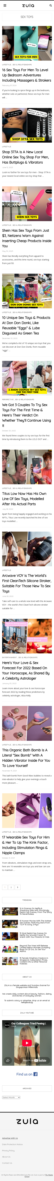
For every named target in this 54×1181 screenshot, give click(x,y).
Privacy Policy (8, 1150)
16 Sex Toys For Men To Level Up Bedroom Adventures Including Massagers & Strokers (26, 75)
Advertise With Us (10, 1138)
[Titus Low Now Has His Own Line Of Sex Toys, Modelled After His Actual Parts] (27, 467)
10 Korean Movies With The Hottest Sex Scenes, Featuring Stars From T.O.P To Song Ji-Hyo (35, 923)
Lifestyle (6, 65)
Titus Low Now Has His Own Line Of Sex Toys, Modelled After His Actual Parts (24, 498)
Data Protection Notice (12, 1144)
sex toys (27, 17)
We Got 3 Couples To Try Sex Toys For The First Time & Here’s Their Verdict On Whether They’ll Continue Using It (26, 415)
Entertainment (9, 657)
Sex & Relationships (22, 65)
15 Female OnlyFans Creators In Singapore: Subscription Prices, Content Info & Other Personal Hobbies (34, 961)
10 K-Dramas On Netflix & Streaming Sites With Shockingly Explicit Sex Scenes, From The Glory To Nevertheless (36, 911)
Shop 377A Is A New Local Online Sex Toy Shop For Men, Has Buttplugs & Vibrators (25, 157)
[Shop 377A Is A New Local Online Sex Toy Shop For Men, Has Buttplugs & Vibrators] (27, 125)
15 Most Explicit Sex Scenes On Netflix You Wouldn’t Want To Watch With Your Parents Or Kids (34, 935)
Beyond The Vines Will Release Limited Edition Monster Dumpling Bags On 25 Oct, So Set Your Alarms (35, 948)
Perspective (8, 399)
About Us (6, 1157)
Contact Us (7, 1163)
